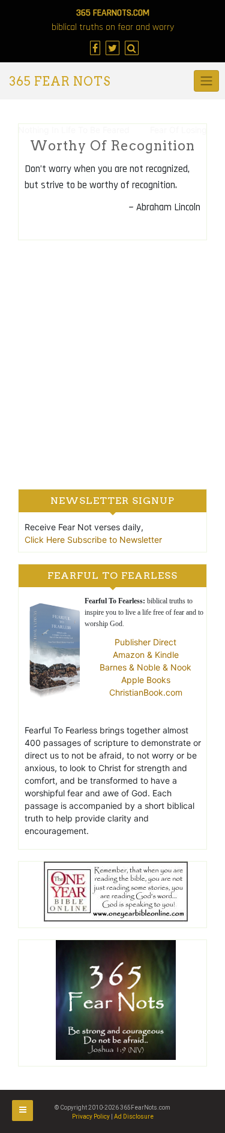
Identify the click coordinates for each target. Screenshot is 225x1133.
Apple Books (145, 680)
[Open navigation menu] (22, 1110)
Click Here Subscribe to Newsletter (93, 539)
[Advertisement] (112, 364)
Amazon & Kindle (146, 654)
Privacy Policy (91, 1116)
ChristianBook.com (145, 692)
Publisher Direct (145, 642)
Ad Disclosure (134, 1116)
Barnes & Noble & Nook (145, 667)
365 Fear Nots (59, 81)
